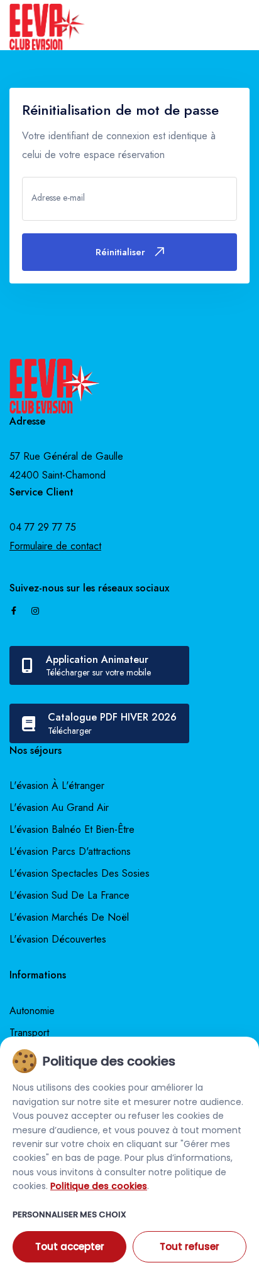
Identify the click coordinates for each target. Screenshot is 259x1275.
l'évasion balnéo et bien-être (72, 829)
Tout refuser (189, 1246)
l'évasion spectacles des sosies (79, 873)
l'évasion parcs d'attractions (70, 851)
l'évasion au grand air (59, 807)
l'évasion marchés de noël (69, 917)
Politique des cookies (98, 1186)
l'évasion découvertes (57, 939)
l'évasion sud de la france (69, 895)
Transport (29, 1032)
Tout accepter (69, 1246)
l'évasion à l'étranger (56, 785)
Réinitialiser (120, 252)
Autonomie (32, 1010)
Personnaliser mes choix (69, 1214)
